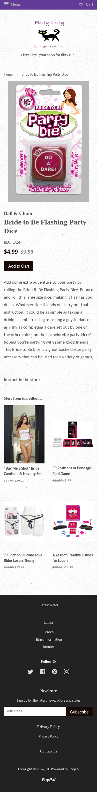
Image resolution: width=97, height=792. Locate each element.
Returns (48, 647)
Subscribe (79, 712)
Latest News (48, 605)
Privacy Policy (48, 737)
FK (47, 769)
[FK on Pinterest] (54, 673)
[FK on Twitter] (30, 673)
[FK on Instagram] (66, 673)
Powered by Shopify (65, 769)
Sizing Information (48, 640)
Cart (89, 4)
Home (8, 74)
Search (49, 632)
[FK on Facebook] (43, 673)
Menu (15, 5)
